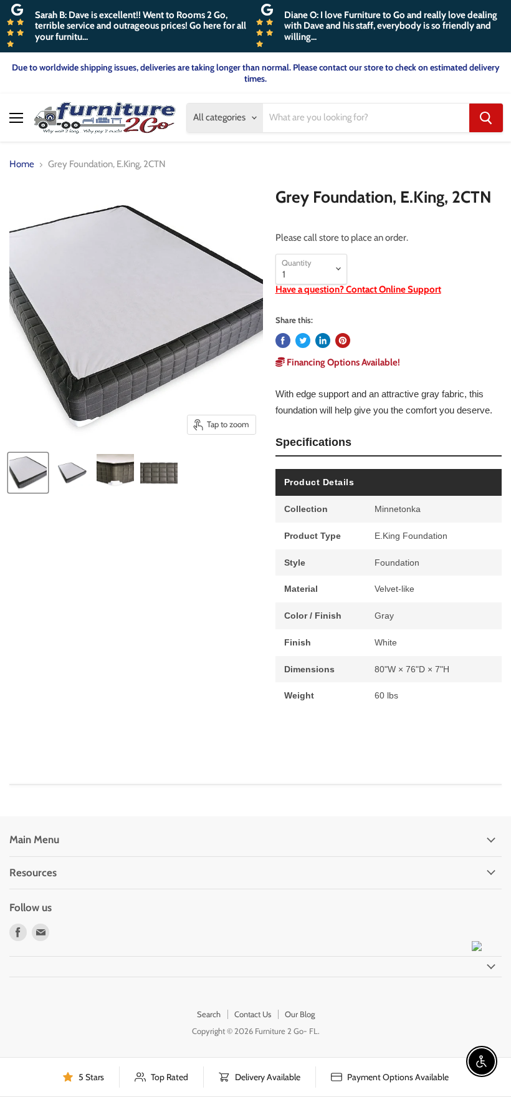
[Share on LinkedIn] (322, 340)
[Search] (486, 118)
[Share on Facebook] (282, 340)
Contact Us (252, 1014)
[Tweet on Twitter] (302, 340)
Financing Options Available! (342, 362)
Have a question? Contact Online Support (358, 289)
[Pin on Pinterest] (342, 340)
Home (21, 164)
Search (209, 1014)
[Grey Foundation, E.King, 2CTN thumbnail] (28, 473)
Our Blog (300, 1014)
